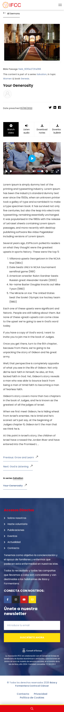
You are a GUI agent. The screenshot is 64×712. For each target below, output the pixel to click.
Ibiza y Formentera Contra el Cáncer (36, 684)
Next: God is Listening (15, 466)
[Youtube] (24, 599)
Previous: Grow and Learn (18, 457)
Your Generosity (13, 485)
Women (7, 78)
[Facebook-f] (7, 599)
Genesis (25, 78)
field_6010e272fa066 (29, 69)
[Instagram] (16, 599)
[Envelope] (32, 599)
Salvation (42, 74)
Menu (60, 5)
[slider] (16, 171)
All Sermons (13, 13)
